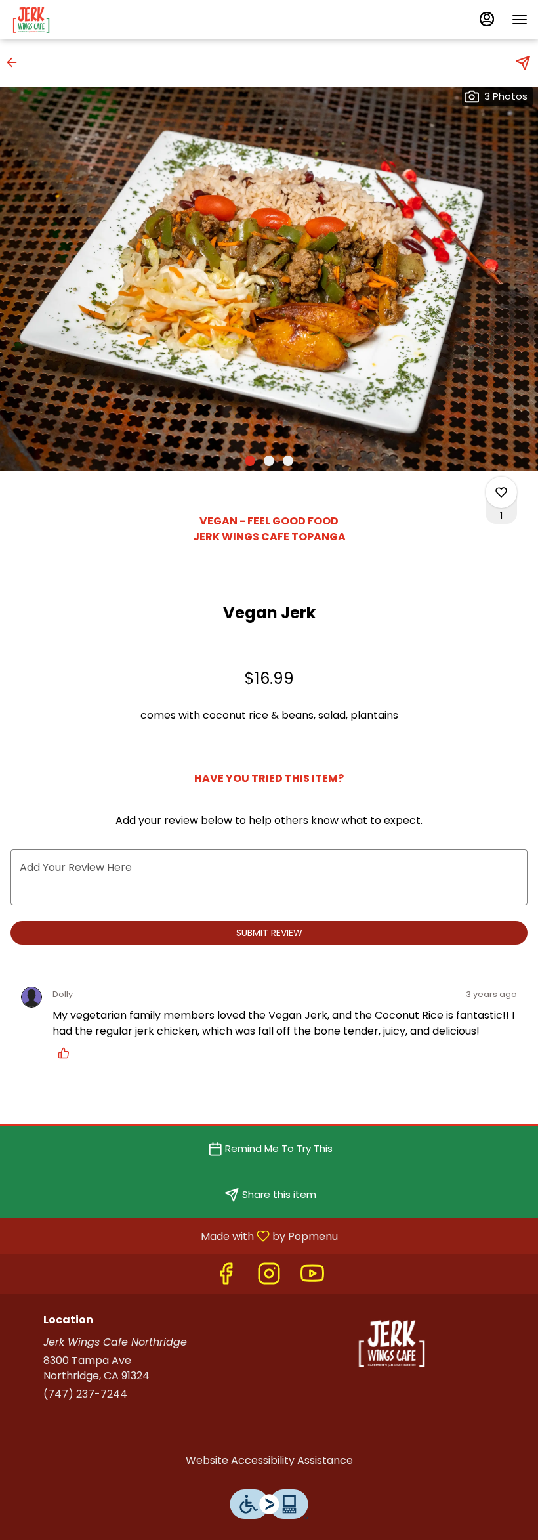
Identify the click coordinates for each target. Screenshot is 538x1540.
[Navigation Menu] (519, 20)
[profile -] (487, 19)
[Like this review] (66, 1052)
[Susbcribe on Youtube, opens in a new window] (312, 1277)
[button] (15, 62)
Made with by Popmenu (174, 1236)
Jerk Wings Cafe (392, 1343)
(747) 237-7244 (85, 1394)
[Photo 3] (288, 461)
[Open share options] (523, 63)
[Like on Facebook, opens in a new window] (226, 1277)
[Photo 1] (250, 461)
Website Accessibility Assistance (269, 1460)
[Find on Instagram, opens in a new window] (269, 1277)
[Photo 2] (269, 461)
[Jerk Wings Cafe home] (69, 19)
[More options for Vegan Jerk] (501, 492)
